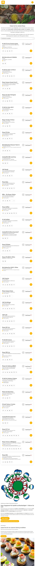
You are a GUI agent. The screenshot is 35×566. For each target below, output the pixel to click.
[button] (33, 38)
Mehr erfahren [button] (5, 518)
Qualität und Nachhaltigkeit (20, 505)
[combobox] (16, 38)
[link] (3, 2)
